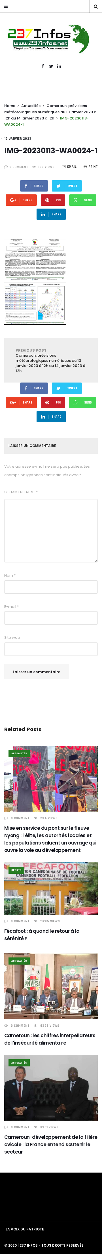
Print (93, 167)
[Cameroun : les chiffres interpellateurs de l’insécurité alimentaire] (51, 986)
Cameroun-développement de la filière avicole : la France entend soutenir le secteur (50, 1144)
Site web (12, 637)
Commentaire (21, 492)
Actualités (31, 105)
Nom (10, 575)
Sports (16, 870)
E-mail (11, 606)
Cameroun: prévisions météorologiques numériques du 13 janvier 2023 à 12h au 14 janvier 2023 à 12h (50, 112)
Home (9, 105)
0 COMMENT (18, 167)
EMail (71, 167)
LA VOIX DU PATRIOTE (25, 1229)
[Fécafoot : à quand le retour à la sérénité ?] (51, 888)
